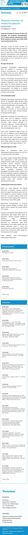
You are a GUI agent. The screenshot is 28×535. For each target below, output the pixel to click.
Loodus (14, 28)
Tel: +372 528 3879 (7, 506)
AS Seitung (5, 500)
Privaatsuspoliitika (7, 522)
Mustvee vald (20, 531)
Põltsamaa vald (12, 531)
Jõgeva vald (5, 531)
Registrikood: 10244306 (9, 502)
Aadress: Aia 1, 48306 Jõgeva (10, 504)
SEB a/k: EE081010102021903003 (11, 518)
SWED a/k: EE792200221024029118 (12, 516)
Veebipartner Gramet (7, 533)
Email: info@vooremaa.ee (9, 507)
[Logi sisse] (20, 12)
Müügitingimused (7, 520)
